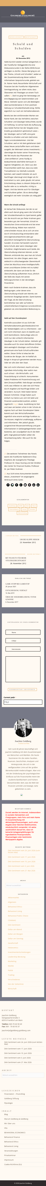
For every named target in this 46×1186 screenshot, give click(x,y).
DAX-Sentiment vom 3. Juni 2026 (21, 866)
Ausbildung (12, 506)
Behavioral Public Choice (18, 916)
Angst (15, 404)
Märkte (11, 966)
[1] (10, 95)
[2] (40, 149)
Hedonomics (13, 947)
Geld (27, 506)
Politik (10, 970)
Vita (5, 1128)
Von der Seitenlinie (16, 984)
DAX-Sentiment (14, 925)
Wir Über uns (9, 1123)
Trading (11, 975)
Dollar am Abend (15, 929)
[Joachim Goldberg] (23, 13)
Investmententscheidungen (19, 952)
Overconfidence (14, 509)
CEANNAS (12, 920)
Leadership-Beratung (16, 957)
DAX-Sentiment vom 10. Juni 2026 (21, 861)
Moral (34, 506)
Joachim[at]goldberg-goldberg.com (16, 1030)
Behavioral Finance (12, 1137)
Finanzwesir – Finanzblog (14, 1094)
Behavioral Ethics (15, 906)
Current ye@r (10, 697)
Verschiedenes (14, 979)
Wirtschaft (31, 37)
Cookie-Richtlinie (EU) (13, 1164)
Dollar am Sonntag (15, 938)
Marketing (12, 961)
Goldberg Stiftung (11, 1098)
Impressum (9, 1160)
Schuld (24, 509)
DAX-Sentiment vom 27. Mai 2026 (21, 870)
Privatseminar (10, 1155)
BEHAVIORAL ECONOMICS (14, 1132)
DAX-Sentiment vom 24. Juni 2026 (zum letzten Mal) (24, 851)
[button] (8, 484)
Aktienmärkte (13, 897)
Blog (6, 1114)
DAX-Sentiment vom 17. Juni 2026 (21, 857)
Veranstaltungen (11, 1151)
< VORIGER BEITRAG (12, 536)
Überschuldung (22, 513)
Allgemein (12, 902)
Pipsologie (8, 1103)
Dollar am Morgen (15, 934)
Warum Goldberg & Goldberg (16, 1119)
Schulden (32, 509)
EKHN (20, 506)
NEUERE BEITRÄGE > (34, 554)
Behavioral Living (15, 911)
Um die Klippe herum (29, 539)
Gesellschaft (16, 37)
